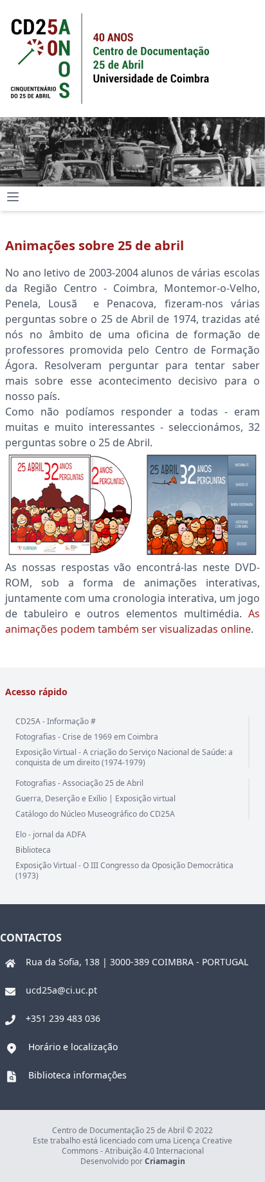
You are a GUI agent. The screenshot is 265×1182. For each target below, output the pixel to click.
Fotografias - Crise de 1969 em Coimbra (86, 736)
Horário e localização (73, 1047)
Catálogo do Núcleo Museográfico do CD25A (95, 813)
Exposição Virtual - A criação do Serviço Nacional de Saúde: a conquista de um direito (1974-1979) (124, 757)
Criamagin (165, 1161)
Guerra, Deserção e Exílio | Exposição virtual (95, 798)
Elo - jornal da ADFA (50, 834)
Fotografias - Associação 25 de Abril (79, 782)
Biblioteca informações (77, 1075)
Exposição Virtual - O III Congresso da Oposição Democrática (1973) (124, 870)
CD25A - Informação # (55, 721)
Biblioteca (33, 849)
